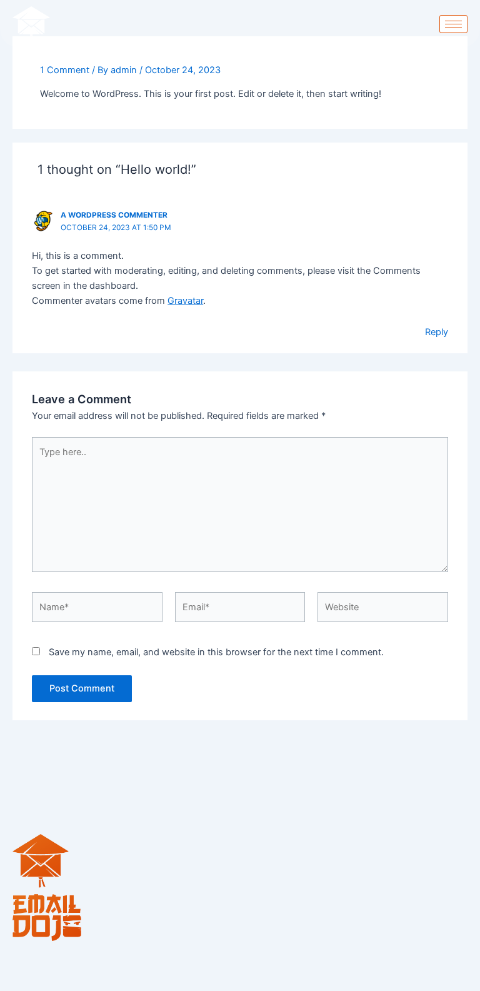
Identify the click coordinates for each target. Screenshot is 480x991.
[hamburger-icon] (453, 24)
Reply (436, 332)
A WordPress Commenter (114, 215)
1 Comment (64, 70)
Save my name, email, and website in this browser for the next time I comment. (216, 652)
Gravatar (185, 300)
